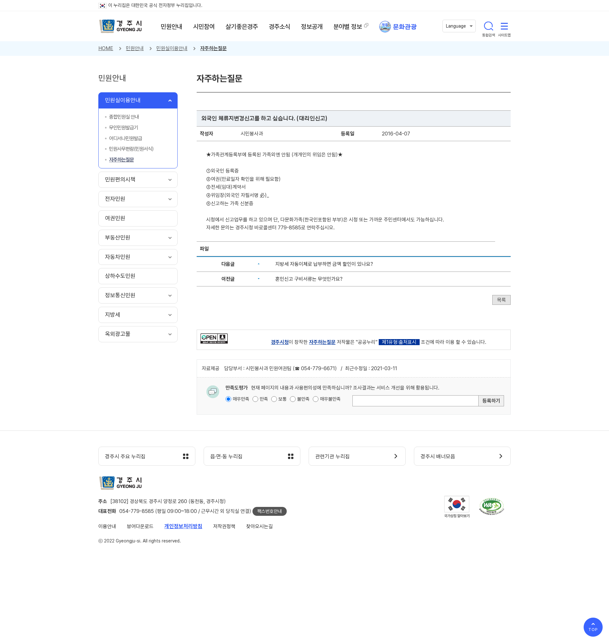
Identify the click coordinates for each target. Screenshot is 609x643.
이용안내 (107, 526)
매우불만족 (330, 399)
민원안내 (135, 48)
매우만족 (241, 399)
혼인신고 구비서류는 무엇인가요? (309, 279)
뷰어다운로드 (140, 526)
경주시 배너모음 (438, 456)
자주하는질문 (213, 48)
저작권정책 (224, 526)
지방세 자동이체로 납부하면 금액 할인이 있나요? (324, 264)
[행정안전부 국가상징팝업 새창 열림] (456, 506)
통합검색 (488, 26)
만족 (264, 399)
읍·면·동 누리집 (226, 456)
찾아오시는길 (259, 526)
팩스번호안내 (269, 511)
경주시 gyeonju (120, 26)
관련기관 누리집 (332, 456)
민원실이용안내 (171, 48)
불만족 (303, 399)
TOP (593, 629)
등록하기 (491, 401)
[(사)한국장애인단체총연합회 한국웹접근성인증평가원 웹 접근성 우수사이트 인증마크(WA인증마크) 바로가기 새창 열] (491, 506)
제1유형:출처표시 (399, 342)
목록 (501, 300)
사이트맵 (504, 26)
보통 (282, 399)
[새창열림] (214, 338)
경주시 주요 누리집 (125, 456)
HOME (105, 48)
